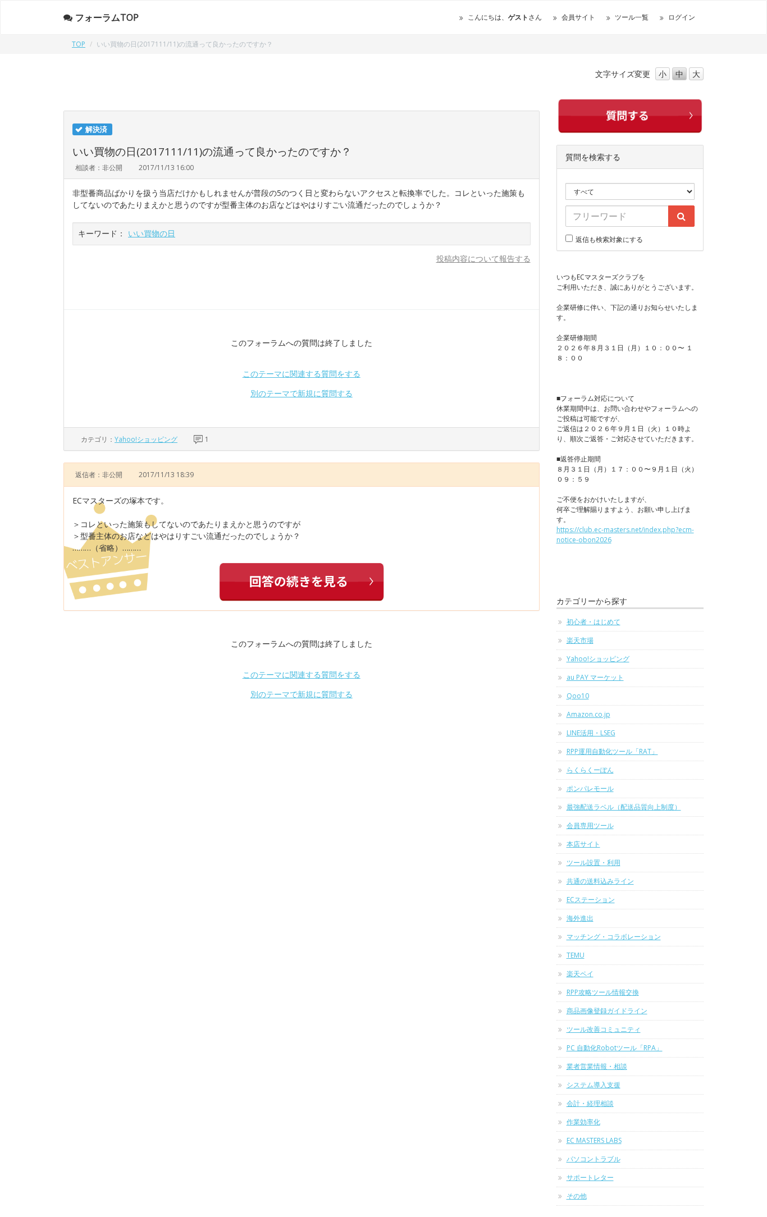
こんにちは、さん (505, 17)
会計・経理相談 (590, 1103)
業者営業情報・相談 (597, 1066)
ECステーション (591, 899)
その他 (577, 1196)
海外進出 (580, 918)
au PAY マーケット (595, 677)
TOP (78, 44)
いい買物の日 (151, 233)
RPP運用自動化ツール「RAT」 (612, 751)
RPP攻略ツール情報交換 (603, 992)
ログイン (681, 17)
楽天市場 (580, 640)
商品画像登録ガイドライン (607, 1010)
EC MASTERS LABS (594, 1140)
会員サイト (578, 17)
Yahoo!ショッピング (146, 439)
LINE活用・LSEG (591, 733)
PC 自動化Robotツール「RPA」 (615, 1048)
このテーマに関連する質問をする (301, 373)
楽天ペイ (580, 973)
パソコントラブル (593, 1159)
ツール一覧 (632, 17)
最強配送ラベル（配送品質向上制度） (624, 807)
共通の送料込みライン (600, 881)
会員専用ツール (590, 825)
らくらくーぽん (590, 770)
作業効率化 (583, 1122)
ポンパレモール (590, 788)
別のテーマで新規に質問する (301, 393)
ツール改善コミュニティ (604, 1029)
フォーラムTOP (107, 17)
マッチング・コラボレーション (614, 936)
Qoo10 (578, 696)
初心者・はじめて (593, 621)
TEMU (576, 955)
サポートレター (590, 1177)
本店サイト (583, 844)
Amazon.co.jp (588, 714)
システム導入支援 (593, 1085)
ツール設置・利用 (593, 862)
